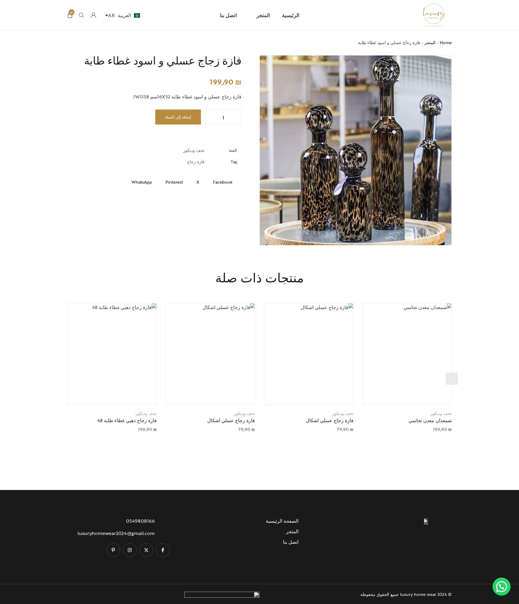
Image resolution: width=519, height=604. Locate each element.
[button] (399, 394)
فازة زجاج (196, 161)
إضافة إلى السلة (178, 117)
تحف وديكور (194, 150)
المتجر (430, 42)
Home (446, 42)
